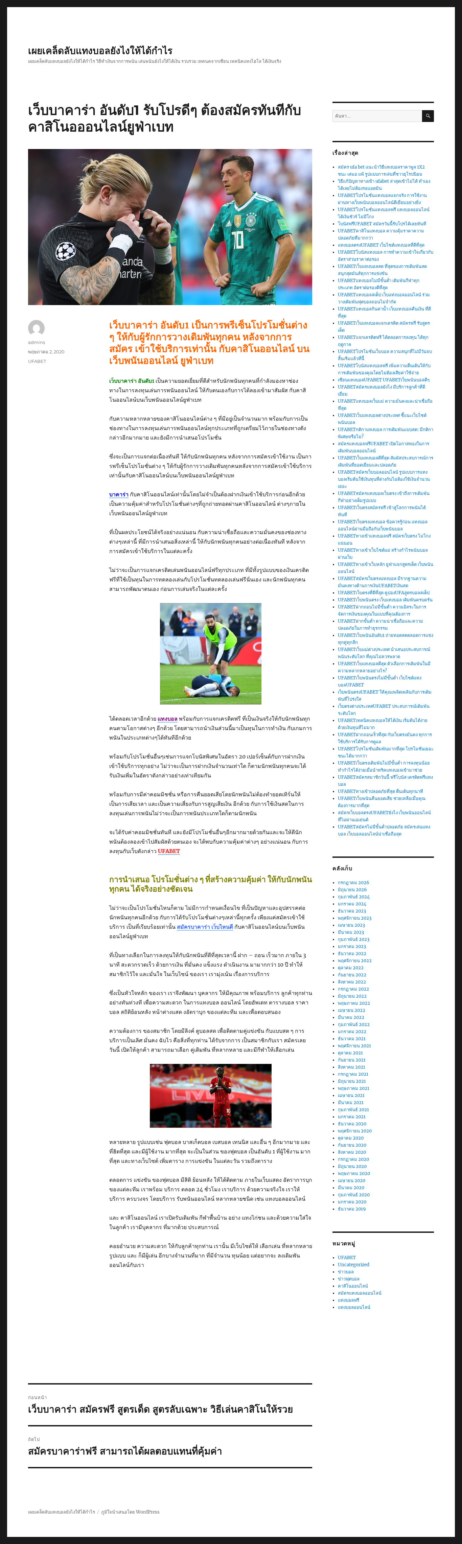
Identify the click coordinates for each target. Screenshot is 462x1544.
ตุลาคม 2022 (351, 968)
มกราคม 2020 (352, 1202)
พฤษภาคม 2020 (354, 1173)
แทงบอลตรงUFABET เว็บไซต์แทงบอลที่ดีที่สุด (381, 245)
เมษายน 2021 (351, 1095)
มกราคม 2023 (352, 946)
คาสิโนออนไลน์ (353, 1286)
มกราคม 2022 (352, 1032)
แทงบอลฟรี (348, 1300)
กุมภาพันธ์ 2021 (353, 1110)
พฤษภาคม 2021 (353, 1088)
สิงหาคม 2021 (351, 1067)
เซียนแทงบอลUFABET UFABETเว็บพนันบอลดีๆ (384, 380)
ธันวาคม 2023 (352, 911)
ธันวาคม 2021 (352, 1039)
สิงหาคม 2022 (352, 982)
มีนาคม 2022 (351, 1017)
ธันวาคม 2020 (352, 1124)
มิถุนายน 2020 (352, 1166)
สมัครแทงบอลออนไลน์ (360, 1293)
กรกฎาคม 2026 (353, 883)
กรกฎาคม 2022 (353, 989)
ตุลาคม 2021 (350, 1053)
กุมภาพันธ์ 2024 (354, 897)
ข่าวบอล (346, 1272)
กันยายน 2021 (352, 1060)
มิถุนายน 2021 (352, 1081)
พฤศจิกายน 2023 (354, 918)
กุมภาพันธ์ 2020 (354, 1195)
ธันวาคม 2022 (352, 953)
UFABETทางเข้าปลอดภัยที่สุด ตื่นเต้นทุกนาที (380, 791)
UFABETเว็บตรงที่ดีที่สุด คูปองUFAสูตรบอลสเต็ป (384, 593)
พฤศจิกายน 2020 (355, 1131)
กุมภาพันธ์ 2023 (353, 939)
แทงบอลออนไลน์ (354, 1307)
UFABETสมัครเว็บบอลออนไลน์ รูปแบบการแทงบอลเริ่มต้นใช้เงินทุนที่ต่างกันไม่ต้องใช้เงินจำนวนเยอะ (384, 479)
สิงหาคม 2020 (352, 1152)
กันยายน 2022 (352, 975)
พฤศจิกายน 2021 (354, 1046)
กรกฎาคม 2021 (353, 1074)
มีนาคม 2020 (351, 1188)
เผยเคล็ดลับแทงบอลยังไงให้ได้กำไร (100, 50)
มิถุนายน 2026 (352, 890)
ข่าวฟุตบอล (349, 1279)
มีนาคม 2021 (351, 1102)
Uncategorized (353, 1265)
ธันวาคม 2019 (352, 1209)
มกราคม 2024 (352, 904)
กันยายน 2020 (352, 1145)
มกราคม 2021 (352, 1117)
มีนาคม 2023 (351, 932)
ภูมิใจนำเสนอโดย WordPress (130, 1512)
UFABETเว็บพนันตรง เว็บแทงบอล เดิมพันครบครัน (385, 600)
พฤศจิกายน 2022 (355, 961)
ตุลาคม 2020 (351, 1138)
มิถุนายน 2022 (352, 996)
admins (36, 342)
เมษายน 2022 (351, 1010)
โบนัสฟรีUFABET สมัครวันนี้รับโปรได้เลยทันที (382, 224)
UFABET (37, 361)
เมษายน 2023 (351, 925)
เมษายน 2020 (351, 1181)
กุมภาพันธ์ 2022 (354, 1024)
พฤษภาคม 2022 (354, 1003)
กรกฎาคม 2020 (353, 1159)
